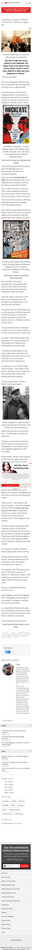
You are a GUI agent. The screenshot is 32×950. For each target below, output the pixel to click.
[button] (21, 467)
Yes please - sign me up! (10, 485)
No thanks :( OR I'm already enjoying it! (25, 485)
